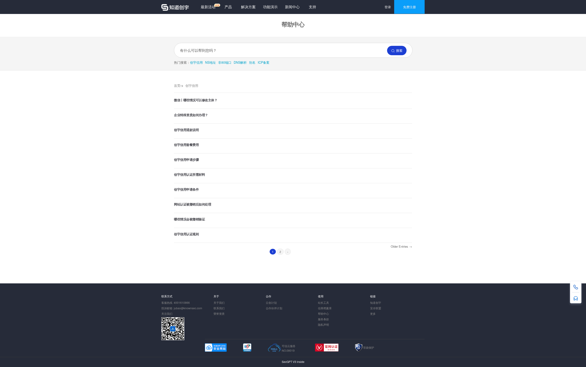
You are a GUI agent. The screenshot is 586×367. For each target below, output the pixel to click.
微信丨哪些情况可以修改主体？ (195, 100)
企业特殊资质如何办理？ (191, 114)
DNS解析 (240, 62)
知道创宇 (375, 302)
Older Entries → (401, 246)
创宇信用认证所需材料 (189, 174)
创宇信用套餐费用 (186, 144)
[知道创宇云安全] (175, 7)
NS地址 (210, 62)
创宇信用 (196, 62)
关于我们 (219, 302)
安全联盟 (375, 308)
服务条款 (323, 319)
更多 (373, 313)
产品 (228, 6)
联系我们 (219, 308)
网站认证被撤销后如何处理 (192, 204)
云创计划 (271, 302)
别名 (252, 62)
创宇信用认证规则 (186, 234)
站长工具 (323, 302)
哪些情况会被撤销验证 (189, 219)
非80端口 (224, 62)
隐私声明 (323, 324)
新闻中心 (292, 6)
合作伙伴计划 (274, 308)
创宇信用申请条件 (186, 189)
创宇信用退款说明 (186, 129)
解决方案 (248, 6)
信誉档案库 (325, 308)
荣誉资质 (219, 313)
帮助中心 (323, 313)
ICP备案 (263, 62)
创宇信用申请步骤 (186, 159)
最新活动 (208, 6)
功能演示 (270, 6)
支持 (312, 6)
